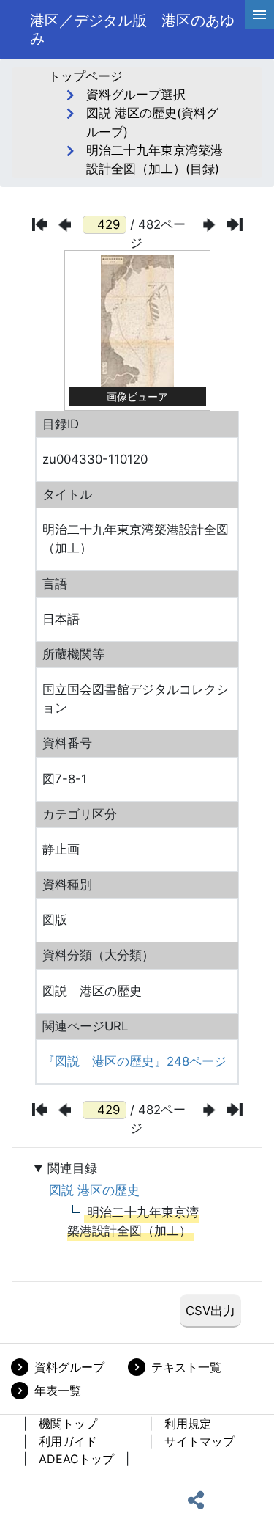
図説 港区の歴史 (94, 1190)
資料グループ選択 (136, 94)
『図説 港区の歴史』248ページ (134, 1061)
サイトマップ (199, 1441)
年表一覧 (57, 1390)
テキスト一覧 (186, 1367)
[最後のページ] (235, 224)
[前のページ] (64, 225)
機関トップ (68, 1423)
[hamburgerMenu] (259, 14)
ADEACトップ (76, 1458)
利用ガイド (68, 1441)
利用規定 (187, 1423)
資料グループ (69, 1367)
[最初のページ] (39, 224)
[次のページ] (209, 225)
